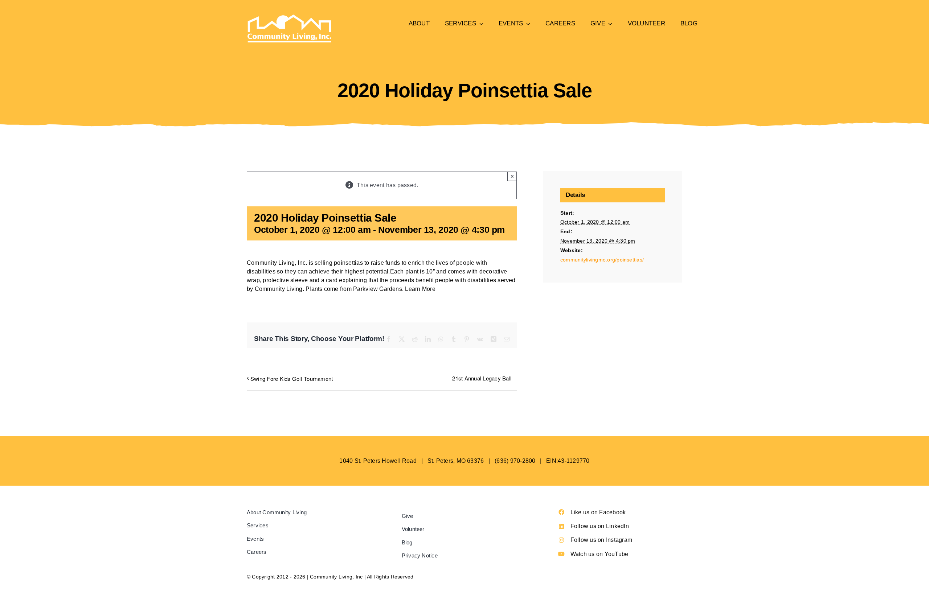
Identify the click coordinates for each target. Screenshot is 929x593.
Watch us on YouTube (599, 554)
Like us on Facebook (598, 512)
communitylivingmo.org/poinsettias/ (602, 260)
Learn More (420, 289)
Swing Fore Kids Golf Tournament (291, 378)
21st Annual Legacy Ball (481, 378)
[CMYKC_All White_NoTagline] (289, 17)
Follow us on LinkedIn (599, 526)
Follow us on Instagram (601, 540)
